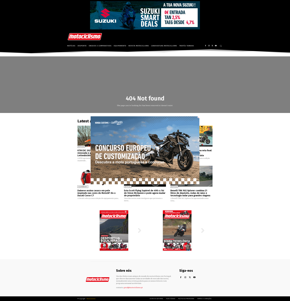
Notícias (81, 147)
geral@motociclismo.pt (133, 288)
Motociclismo (91, 299)
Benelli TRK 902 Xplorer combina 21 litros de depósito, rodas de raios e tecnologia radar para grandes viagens (190, 193)
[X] (212, 46)
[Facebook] (206, 46)
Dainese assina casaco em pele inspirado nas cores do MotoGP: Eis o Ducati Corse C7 (96, 193)
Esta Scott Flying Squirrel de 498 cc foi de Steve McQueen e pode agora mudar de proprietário (144, 193)
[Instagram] (209, 46)
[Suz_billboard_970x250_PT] (145, 29)
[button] (221, 46)
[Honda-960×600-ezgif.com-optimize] (145, 184)
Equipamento (82, 187)
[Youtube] (216, 46)
